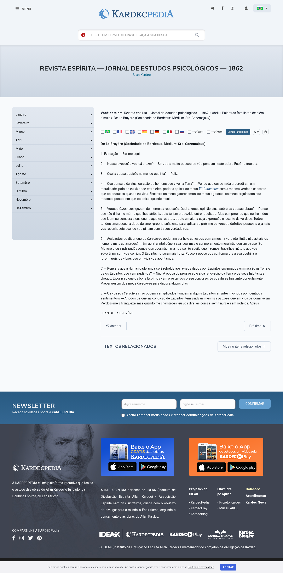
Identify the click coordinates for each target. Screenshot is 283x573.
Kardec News (256, 502)
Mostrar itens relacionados (242, 346)
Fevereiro (22, 123)
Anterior (115, 326)
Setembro (23, 183)
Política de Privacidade (201, 567)
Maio (19, 149)
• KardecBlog (198, 514)
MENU (26, 9)
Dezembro (23, 208)
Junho (20, 157)
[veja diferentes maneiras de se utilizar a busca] (83, 35)
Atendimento (256, 496)
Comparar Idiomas (238, 131)
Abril (19, 140)
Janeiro (21, 115)
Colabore (253, 489)
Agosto (21, 174)
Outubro (21, 191)
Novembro (23, 200)
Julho (19, 166)
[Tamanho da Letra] (256, 132)
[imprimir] (265, 132)
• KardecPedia (199, 502)
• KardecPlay (198, 508)
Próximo (255, 326)
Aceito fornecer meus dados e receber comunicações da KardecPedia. (180, 415)
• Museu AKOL (227, 508)
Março (20, 132)
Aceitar (228, 567)
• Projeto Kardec (229, 502)
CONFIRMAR (255, 404)
